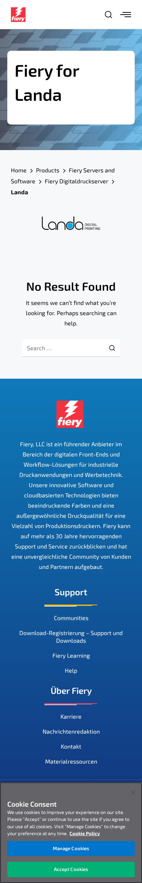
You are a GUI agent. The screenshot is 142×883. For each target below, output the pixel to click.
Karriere (71, 716)
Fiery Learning (71, 655)
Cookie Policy (85, 833)
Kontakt (71, 746)
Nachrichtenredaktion (71, 731)
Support (71, 591)
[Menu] (125, 14)
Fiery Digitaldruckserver (76, 180)
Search (112, 348)
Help (71, 670)
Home (19, 170)
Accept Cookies (71, 869)
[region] (71, 832)
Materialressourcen (71, 761)
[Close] (133, 792)
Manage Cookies (71, 848)
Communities (71, 617)
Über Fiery (71, 690)
